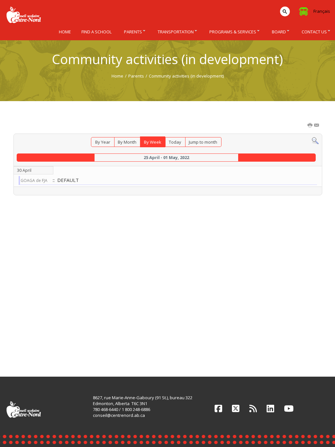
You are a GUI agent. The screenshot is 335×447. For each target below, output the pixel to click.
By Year (102, 142)
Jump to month (203, 142)
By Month (127, 142)
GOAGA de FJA (34, 180)
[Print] (310, 125)
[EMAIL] (317, 125)
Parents (136, 76)
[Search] (315, 140)
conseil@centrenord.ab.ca (119, 415)
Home (117, 76)
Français (321, 11)
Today (175, 142)
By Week (152, 142)
